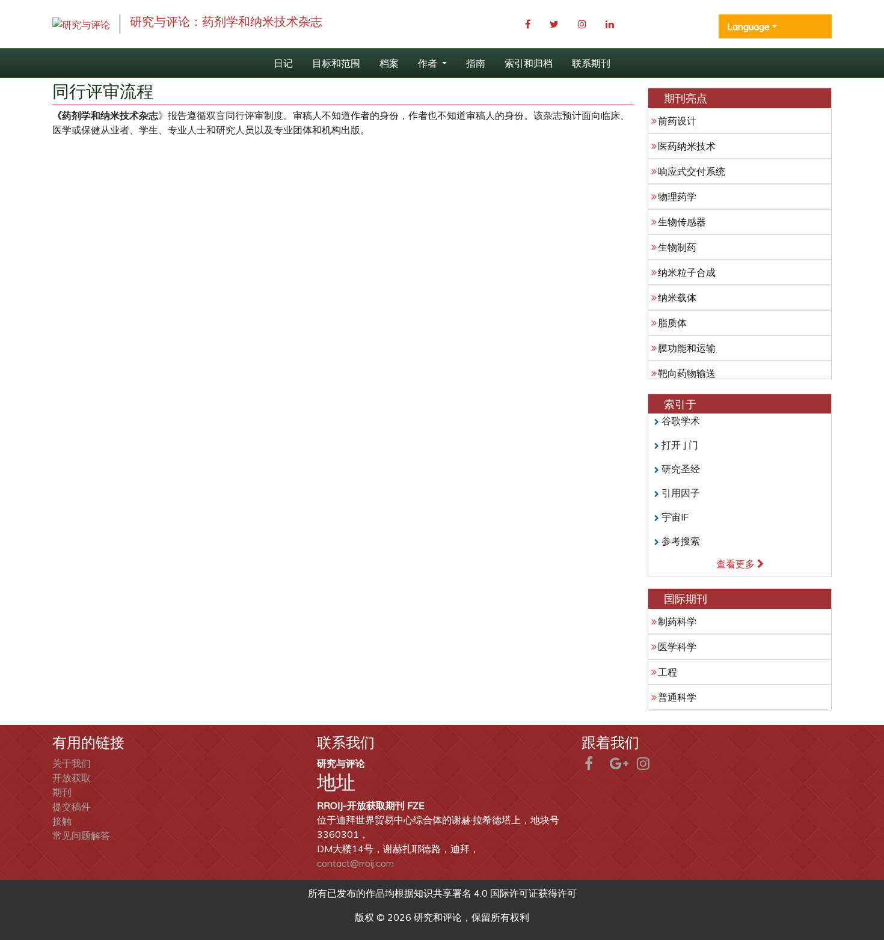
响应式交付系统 (691, 171)
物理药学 (677, 197)
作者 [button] (429, 63)
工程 (667, 672)
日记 (283, 63)
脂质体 (672, 323)
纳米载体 (677, 297)
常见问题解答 (81, 835)
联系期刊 (591, 63)
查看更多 (736, 564)
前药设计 (677, 121)
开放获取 (71, 778)
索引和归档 (529, 63)
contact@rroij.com (355, 863)
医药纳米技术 (687, 146)
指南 (475, 63)
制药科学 (677, 621)
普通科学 (677, 697)
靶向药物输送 (687, 373)
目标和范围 (336, 63)
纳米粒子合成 (687, 272)
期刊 (62, 792)
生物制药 (677, 247)
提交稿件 (71, 807)
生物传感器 (682, 222)
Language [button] (748, 26)
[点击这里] (81, 24)
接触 (62, 821)
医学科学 (677, 647)
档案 (389, 63)
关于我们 (71, 763)
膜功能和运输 (687, 348)
